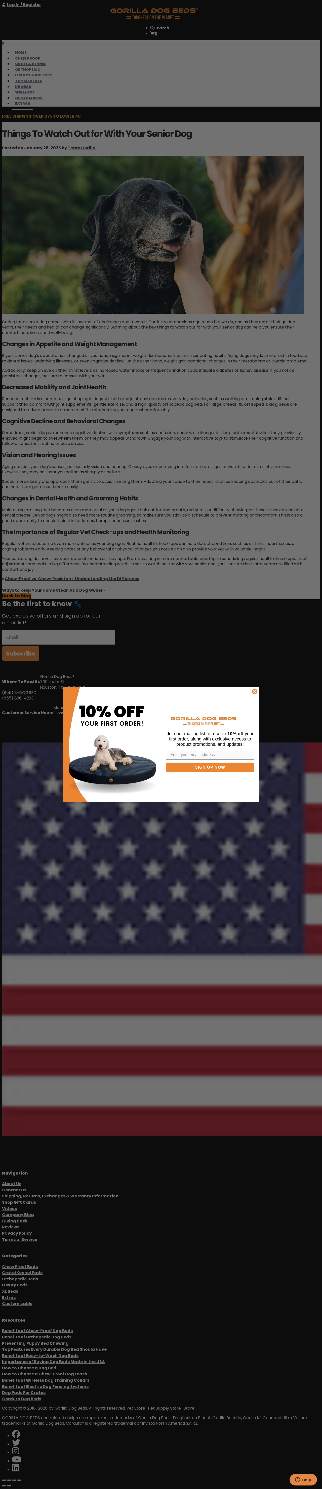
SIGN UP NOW (210, 767)
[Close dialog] (254, 691)
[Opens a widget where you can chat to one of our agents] (303, 1480)
